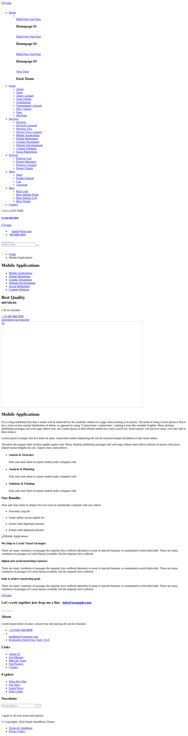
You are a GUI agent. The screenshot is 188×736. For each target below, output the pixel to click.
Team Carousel (25, 95)
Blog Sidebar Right (27, 194)
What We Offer (18, 681)
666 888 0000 (18, 234)
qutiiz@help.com (22, 231)
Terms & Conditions (20, 728)
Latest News (16, 688)
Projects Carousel (26, 165)
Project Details (24, 168)
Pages (12, 85)
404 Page (21, 115)
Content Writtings (26, 148)
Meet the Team (17, 660)
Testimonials (23, 102)
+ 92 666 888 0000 (12, 316)
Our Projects (16, 663)
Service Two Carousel (29, 132)
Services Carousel (26, 125)
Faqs (19, 112)
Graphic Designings (27, 141)
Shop (12, 171)
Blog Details (23, 201)
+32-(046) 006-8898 (20, 630)
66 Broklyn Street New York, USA (29, 639)
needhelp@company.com (23, 636)
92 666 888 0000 (10, 218)
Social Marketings (26, 151)
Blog (12, 188)
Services (14, 118)
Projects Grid (23, 158)
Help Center (16, 691)
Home (12, 12)
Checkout (21, 184)
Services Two (24, 128)
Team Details (23, 99)
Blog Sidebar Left (26, 198)
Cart (18, 181)
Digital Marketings (27, 138)
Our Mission (16, 657)
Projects (13, 155)
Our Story (14, 684)
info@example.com (77, 602)
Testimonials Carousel (29, 105)
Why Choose (23, 108)
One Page (35, 19)
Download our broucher (15, 319)
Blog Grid (22, 191)
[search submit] (37, 245)
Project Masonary (26, 161)
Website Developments (29, 145)
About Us (14, 654)
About (20, 89)
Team (19, 92)
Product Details (25, 178)
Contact (13, 204)
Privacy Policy (17, 731)
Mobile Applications (28, 135)
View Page (22, 71)
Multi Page (23, 19)
